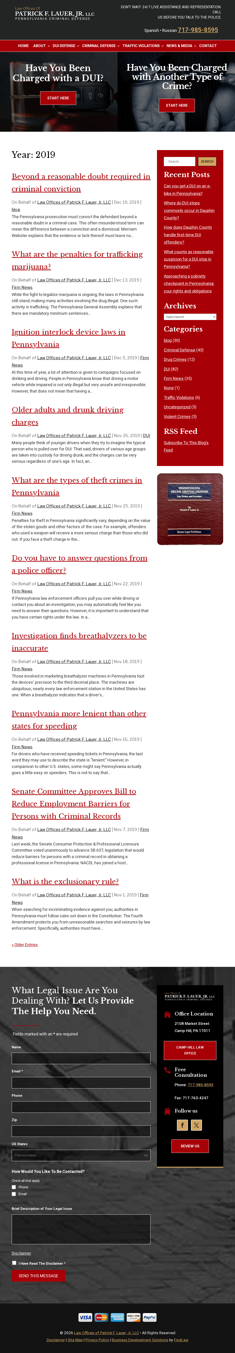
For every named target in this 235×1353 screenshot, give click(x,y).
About (39, 45)
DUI (146, 435)
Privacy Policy (97, 1340)
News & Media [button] (179, 45)
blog (16, 209)
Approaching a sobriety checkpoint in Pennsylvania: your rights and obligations (189, 283)
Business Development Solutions (140, 1340)
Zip (14, 1120)
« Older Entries (25, 944)
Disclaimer (21, 1253)
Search (207, 161)
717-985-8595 (198, 29)
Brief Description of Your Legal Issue (42, 1209)
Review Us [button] (190, 1146)
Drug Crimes (175, 359)
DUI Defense (64, 45)
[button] (230, 1319)
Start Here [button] (58, 98)
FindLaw (181, 1340)
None (169, 387)
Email (17, 1071)
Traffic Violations (141, 45)
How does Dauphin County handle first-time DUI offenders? (188, 235)
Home (23, 45)
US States (20, 1144)
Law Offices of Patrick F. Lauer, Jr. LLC (74, 202)
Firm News (22, 287)
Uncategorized (177, 407)
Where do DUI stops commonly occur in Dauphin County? (189, 210)
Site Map (75, 1340)
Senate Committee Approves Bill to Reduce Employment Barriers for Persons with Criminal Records (74, 803)
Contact (208, 45)
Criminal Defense (99, 45)
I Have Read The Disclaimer (42, 1263)
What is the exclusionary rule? (65, 881)
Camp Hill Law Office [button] (190, 1050)
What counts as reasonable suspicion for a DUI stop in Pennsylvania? (188, 259)
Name (16, 1047)
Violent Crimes (177, 416)
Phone (17, 1096)
